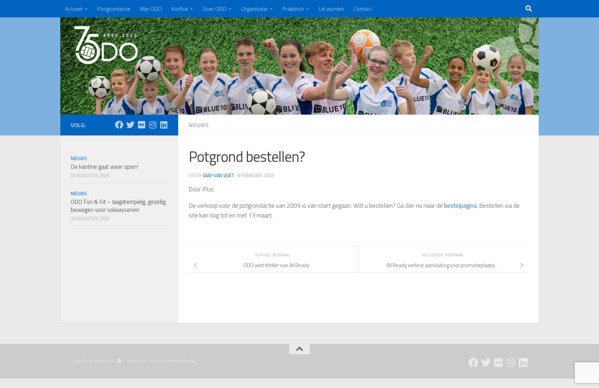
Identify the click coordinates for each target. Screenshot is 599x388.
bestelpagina (460, 205)
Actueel (74, 9)
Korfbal (180, 9)
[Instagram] (152, 125)
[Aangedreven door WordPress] (119, 360)
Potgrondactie (113, 9)
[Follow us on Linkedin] (163, 125)
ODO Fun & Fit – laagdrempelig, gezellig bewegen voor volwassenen (118, 206)
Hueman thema (180, 360)
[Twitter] (130, 125)
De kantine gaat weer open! (104, 166)
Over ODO (214, 9)
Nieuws (199, 125)
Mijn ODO (151, 9)
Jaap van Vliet (218, 175)
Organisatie (254, 9)
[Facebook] (119, 125)
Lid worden (331, 9)
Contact (363, 9)
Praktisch (293, 9)
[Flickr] (141, 125)
